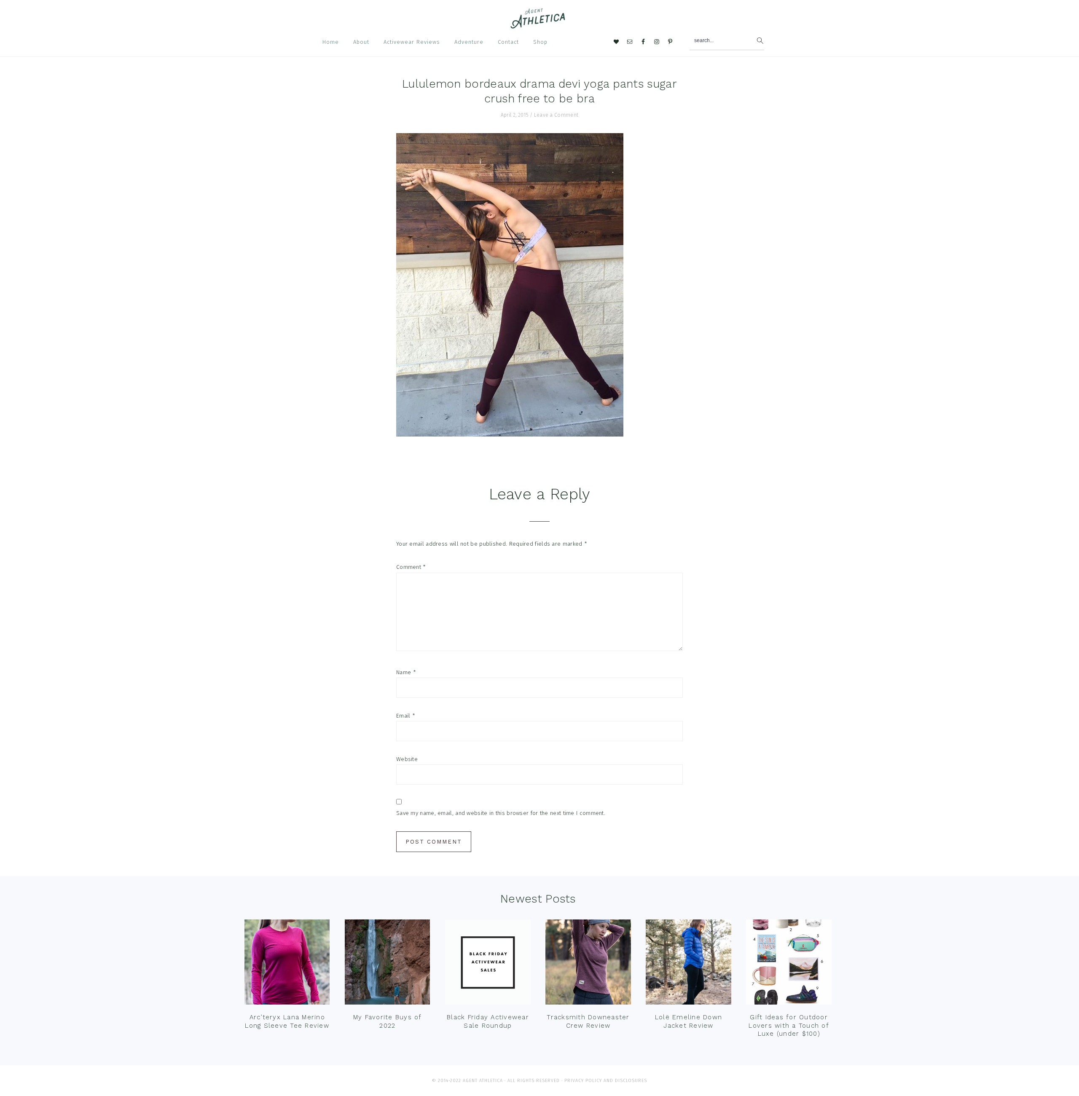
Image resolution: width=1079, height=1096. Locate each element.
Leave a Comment (556, 115)
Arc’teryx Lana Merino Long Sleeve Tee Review (287, 1021)
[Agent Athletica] (539, 25)
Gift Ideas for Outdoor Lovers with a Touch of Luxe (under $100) (789, 1025)
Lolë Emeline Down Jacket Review (688, 1021)
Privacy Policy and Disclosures (605, 1080)
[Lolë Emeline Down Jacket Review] (688, 964)
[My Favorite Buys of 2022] (387, 964)
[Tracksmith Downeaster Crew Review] (588, 964)
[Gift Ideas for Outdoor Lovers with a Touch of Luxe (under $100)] (788, 964)
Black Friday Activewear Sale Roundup (488, 1021)
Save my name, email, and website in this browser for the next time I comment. (500, 813)
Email (405, 715)
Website (407, 759)
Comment (411, 567)
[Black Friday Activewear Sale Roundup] (487, 964)
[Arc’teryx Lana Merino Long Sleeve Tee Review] (287, 964)
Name (406, 672)
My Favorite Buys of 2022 (387, 1021)
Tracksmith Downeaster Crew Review (588, 1021)
